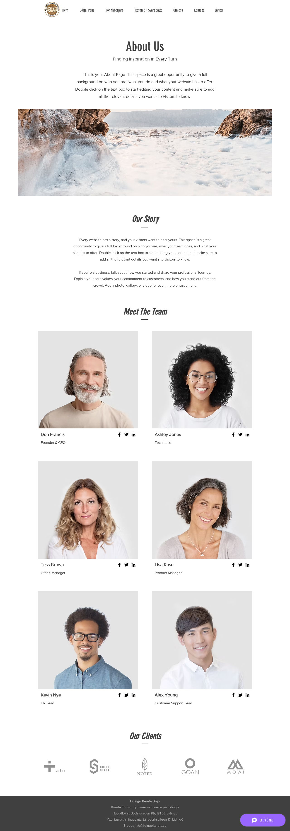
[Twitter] (126, 434)
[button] (116, 10)
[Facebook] (119, 434)
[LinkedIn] (133, 434)
